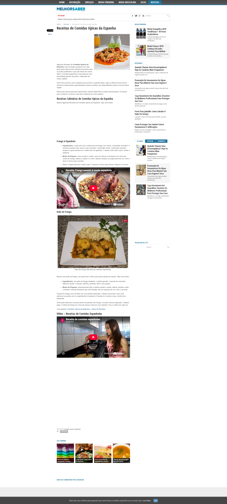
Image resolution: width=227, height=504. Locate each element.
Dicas (143, 2)
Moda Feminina (106, 2)
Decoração (74, 2)
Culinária (64, 432)
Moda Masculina (127, 2)
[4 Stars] (61, 429)
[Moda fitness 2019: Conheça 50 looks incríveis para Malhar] (141, 55)
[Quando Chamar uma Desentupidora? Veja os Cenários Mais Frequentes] (141, 155)
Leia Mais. (146, 501)
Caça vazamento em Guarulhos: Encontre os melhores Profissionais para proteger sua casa (152, 98)
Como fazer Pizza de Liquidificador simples (101, 460)
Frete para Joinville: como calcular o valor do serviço (150, 112)
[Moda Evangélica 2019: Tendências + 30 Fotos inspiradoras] (141, 38)
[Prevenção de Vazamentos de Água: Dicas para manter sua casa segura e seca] (141, 175)
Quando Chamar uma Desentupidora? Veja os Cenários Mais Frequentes (151, 68)
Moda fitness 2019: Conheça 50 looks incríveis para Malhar (156, 49)
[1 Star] (57, 429)
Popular (150, 141)
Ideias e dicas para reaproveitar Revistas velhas (76, 19)
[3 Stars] (60, 429)
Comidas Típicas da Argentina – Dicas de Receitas (86, 309)
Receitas (155, 2)
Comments (161, 141)
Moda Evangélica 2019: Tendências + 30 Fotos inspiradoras (156, 31)
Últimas (140, 141)
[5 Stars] (63, 429)
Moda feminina (140, 24)
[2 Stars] (59, 429)
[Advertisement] (74, 48)
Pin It (50, 34)
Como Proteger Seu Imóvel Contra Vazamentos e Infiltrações (149, 125)
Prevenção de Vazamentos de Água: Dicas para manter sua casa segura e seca (151, 83)
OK (156, 501)
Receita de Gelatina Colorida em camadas (63, 460)
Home (62, 2)
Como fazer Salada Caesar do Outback (84, 460)
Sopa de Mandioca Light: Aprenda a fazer (121, 460)
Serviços (89, 2)
